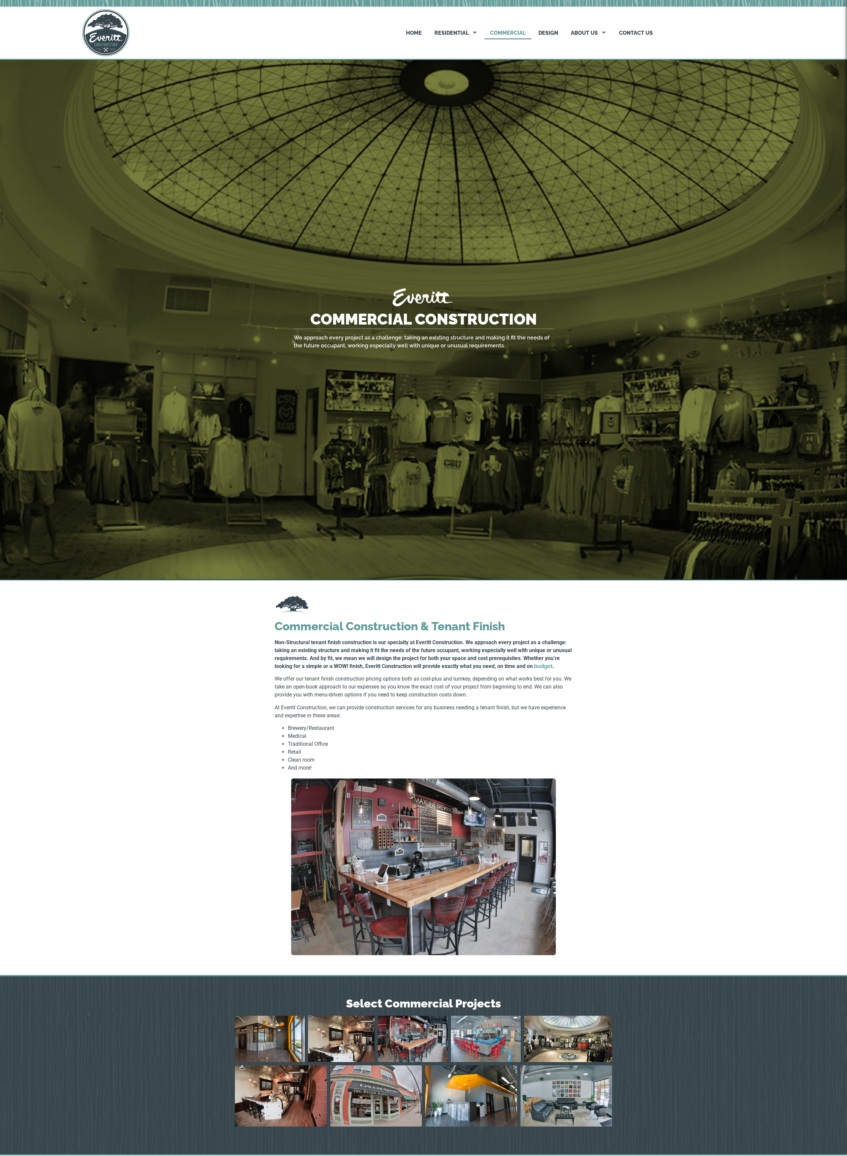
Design (548, 33)
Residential (451, 33)
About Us (584, 33)
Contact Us (636, 33)
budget (543, 666)
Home (414, 33)
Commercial (508, 33)
